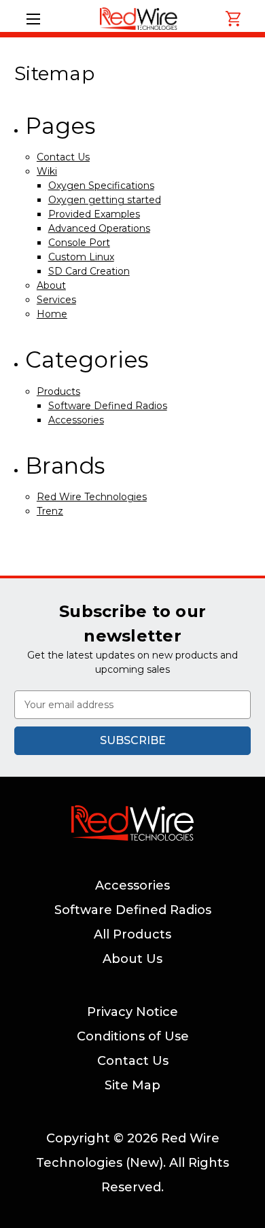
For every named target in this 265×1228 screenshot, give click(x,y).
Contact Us (63, 157)
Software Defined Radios (107, 406)
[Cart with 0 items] (233, 19)
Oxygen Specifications (101, 185)
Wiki (47, 171)
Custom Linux (81, 257)
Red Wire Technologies (92, 497)
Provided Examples (94, 214)
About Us (132, 958)
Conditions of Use (133, 1036)
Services (56, 300)
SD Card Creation (89, 271)
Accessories (76, 420)
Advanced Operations (99, 228)
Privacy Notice (132, 1011)
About (51, 285)
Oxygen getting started (104, 200)
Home (52, 314)
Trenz (50, 511)
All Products (132, 934)
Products (58, 391)
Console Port (79, 242)
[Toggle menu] (33, 18)
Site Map (132, 1085)
